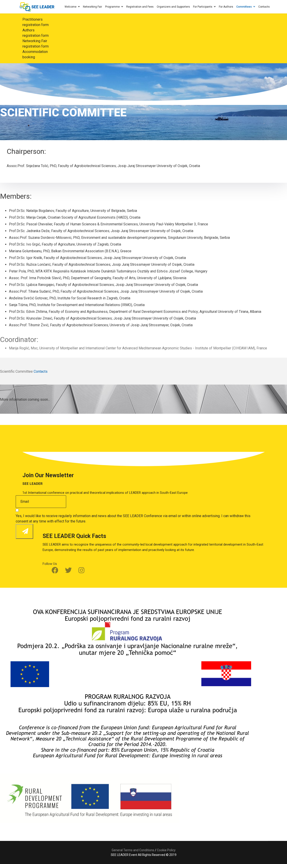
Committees (244, 6)
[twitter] (68, 570)
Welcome (70, 6)
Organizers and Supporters (173, 6)
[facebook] (55, 570)
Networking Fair (92, 6)
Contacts (264, 6)
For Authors (226, 6)
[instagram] (81, 570)
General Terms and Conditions (133, 850)
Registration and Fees (140, 6)
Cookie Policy (166, 850)
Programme (112, 6)
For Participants (202, 6)
